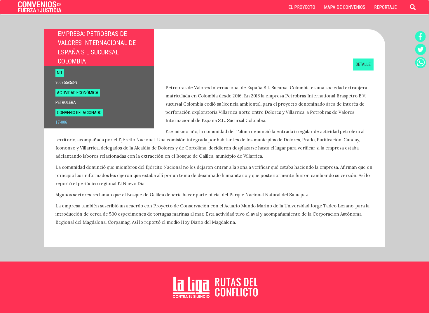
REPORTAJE (385, 7)
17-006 (61, 122)
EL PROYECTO (301, 7)
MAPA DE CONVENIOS (344, 7)
